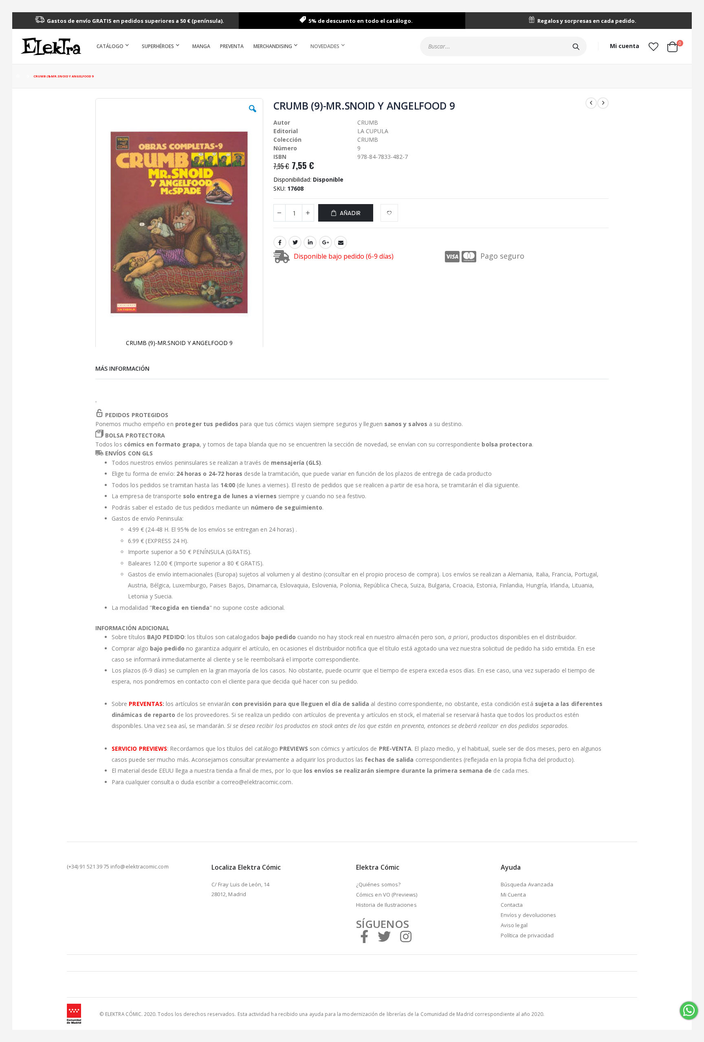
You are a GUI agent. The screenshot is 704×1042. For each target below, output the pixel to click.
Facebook (279, 242)
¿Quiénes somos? (378, 884)
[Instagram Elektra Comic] (405, 936)
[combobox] (503, 46)
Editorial (285, 131)
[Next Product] (603, 103)
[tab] (122, 367)
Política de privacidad (527, 935)
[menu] (222, 46)
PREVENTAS (146, 704)
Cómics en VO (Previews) (387, 894)
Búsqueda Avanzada (527, 884)
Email (340, 242)
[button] (653, 46)
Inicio (19, 76)
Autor (281, 122)
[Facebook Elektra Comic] (364, 936)
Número (285, 148)
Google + (325, 242)
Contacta (512, 904)
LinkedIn (310, 242)
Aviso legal (514, 925)
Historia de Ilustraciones (386, 904)
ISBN (279, 156)
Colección (287, 139)
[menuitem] (114, 46)
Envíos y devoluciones (528, 915)
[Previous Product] (591, 103)
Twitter (294, 242)
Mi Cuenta (513, 894)
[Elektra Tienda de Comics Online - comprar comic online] (50, 46)
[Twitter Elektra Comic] (384, 936)
